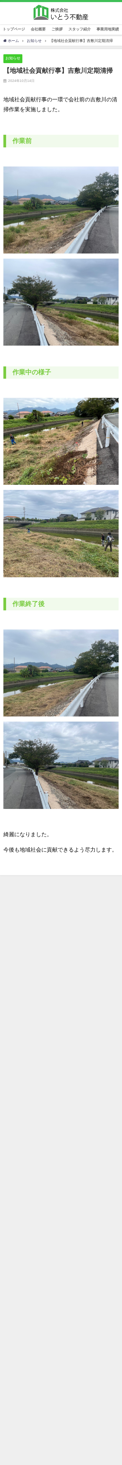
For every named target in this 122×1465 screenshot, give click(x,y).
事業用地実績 (108, 29)
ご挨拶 (57, 29)
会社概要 (38, 29)
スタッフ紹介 (79, 29)
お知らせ (12, 58)
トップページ (14, 29)
